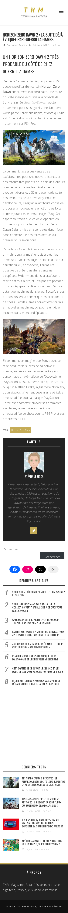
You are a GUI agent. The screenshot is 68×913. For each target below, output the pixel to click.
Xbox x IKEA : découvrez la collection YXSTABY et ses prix (38, 593)
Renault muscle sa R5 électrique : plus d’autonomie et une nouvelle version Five (35, 657)
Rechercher (11, 549)
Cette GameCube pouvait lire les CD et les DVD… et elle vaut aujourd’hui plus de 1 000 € (37, 669)
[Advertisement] (34, 725)
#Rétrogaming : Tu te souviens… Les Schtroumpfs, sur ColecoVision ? (42, 842)
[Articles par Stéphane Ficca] (34, 463)
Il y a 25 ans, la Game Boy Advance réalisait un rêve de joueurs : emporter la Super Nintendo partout (42, 823)
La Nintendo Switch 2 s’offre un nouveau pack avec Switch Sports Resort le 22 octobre (38, 633)
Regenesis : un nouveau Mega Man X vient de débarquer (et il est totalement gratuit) (36, 682)
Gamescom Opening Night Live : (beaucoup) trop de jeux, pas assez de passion (35, 621)
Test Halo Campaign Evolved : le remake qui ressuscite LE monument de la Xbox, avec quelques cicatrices (43, 781)
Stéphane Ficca (16, 45)
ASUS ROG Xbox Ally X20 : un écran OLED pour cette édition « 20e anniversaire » (37, 645)
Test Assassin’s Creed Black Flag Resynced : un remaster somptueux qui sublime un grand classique (41, 802)
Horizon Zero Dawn (20, 430)
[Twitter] (33, 530)
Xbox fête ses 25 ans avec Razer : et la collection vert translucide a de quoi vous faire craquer (37, 607)
